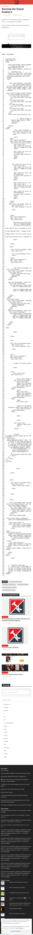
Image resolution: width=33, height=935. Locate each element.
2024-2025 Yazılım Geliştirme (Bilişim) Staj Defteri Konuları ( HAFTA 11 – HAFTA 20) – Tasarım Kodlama (15, 833)
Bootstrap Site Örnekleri (9, 590)
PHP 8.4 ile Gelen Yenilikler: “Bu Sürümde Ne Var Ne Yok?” (16, 773)
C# (4, 716)
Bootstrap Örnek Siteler (15, 581)
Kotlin (5, 732)
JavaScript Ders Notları (6, 792)
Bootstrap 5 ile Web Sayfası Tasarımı (12, 674)
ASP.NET (6, 741)
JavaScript (6, 747)
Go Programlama (8, 723)
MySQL (6, 738)
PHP (5, 751)
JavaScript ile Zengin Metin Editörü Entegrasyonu (13, 776)
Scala (5, 757)
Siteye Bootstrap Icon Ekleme (10, 647)
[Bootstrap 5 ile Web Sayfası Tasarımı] (15, 662)
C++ (5, 720)
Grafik (5, 726)
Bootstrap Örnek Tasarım (9, 584)
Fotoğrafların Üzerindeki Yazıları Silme (19, 893)
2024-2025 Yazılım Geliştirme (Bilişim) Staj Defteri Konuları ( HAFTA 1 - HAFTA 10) (19, 904)
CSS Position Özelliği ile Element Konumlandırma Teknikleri (16, 805)
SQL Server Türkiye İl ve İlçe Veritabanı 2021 (12, 825)
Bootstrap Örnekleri (23, 584)
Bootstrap (5, 6)
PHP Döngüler (4, 770)
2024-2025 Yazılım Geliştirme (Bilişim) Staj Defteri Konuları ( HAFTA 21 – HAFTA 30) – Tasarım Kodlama (15, 841)
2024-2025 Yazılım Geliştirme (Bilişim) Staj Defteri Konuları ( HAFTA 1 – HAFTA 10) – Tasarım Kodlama (15, 858)
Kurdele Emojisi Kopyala (15, 908)
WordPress (4, 934)
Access (5, 735)
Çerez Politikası (19, 928)
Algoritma (6, 704)
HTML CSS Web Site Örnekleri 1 (17, 887)
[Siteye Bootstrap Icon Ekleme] (15, 635)
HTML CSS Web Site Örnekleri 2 (17, 913)
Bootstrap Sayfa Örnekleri (9, 587)
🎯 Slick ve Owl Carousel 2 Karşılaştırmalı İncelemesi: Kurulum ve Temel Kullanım (14, 780)
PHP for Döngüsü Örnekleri (8, 815)
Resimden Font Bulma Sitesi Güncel (18, 882)
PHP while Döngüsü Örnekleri (8, 810)
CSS (5, 744)
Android (6, 707)
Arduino (6, 710)
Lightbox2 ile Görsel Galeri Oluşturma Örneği (12, 789)
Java (5, 729)
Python (6, 754)
